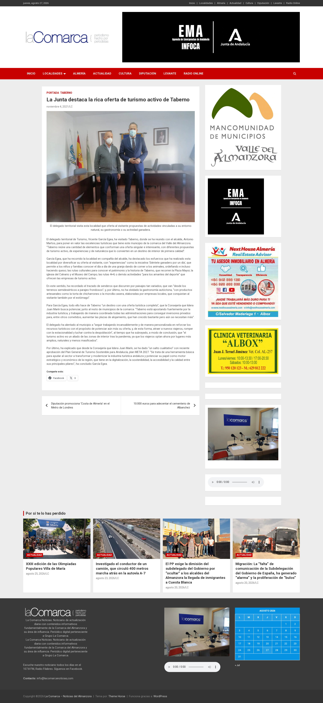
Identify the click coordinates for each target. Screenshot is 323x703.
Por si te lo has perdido (46, 513)
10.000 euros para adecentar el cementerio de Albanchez (162, 405)
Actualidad (235, 3)
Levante (277, 3)
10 (239, 637)
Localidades (206, 3)
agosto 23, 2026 (105, 578)
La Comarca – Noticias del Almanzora (68, 696)
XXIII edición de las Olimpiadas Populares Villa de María (51, 566)
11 (248, 637)
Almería (221, 3)
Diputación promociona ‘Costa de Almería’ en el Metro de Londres (80, 405)
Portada (53, 92)
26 (258, 650)
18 (248, 643)
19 (258, 643)
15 (285, 637)
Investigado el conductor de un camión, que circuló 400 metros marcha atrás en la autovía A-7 (122, 568)
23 (295, 643)
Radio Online (293, 3)
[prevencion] (236, 180)
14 (276, 637)
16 (295, 637)
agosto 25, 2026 (35, 573)
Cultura (249, 3)
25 (248, 650)
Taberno (66, 92)
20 (267, 643)
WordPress (160, 696)
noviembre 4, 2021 (57, 106)
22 (285, 643)
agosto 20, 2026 (175, 587)
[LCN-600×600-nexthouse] (243, 247)
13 (267, 637)
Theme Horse (116, 696)
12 (258, 637)
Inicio (192, 3)
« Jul (237, 665)
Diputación (263, 3)
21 (276, 643)
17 (239, 643)
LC (71, 106)
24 (239, 650)
